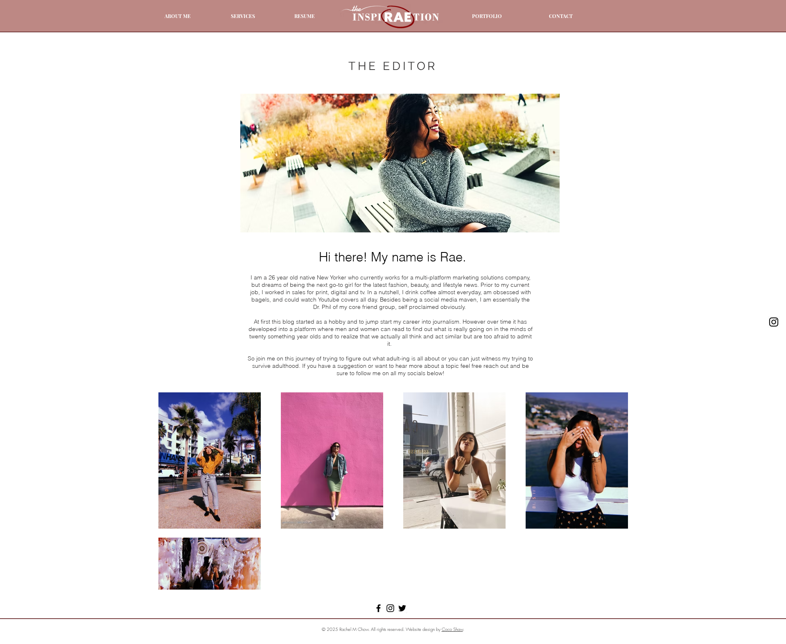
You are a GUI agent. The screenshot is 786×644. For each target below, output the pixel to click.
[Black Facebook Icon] (378, 608)
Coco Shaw (452, 629)
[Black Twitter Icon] (402, 608)
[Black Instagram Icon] (774, 322)
